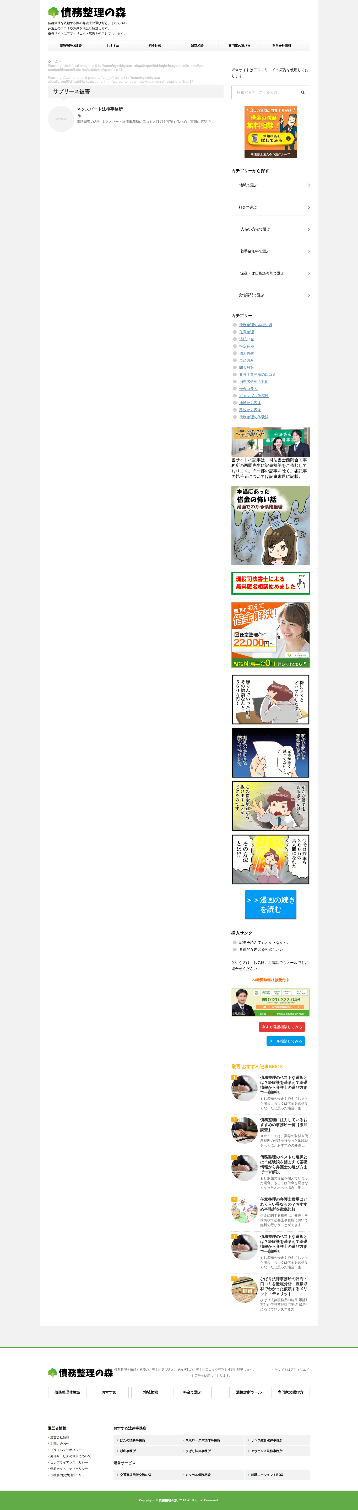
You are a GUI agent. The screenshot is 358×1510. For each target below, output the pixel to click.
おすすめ (113, 45)
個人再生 (246, 353)
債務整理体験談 (71, 45)
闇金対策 (246, 367)
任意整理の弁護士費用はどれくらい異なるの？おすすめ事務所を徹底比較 (283, 1204)
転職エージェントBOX (267, 1475)
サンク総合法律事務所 (267, 1440)
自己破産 (246, 360)
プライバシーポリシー (66, 1450)
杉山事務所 (128, 1451)
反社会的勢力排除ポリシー (69, 1475)
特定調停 (246, 346)
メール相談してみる (285, 1041)
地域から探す (250, 403)
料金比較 (155, 45)
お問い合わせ (59, 1443)
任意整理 (246, 332)
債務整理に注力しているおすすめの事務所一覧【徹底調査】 (283, 1124)
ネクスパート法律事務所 (100, 109)
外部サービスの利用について (70, 1456)
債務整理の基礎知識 (255, 325)
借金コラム (248, 389)
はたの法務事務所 (132, 1440)
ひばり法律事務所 (198, 1451)
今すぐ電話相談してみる (282, 1027)
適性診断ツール (249, 1392)
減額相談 (197, 45)
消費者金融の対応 (254, 381)
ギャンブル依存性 (254, 396)
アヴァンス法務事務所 (267, 1451)
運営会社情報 (281, 45)
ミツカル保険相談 (198, 1475)
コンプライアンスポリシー (69, 1462)
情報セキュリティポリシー (69, 1469)
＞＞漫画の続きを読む (271, 904)
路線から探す (250, 410)
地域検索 (150, 1392)
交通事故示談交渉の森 (135, 1475)
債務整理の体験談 (254, 417)
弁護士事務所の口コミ (257, 374)
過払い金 (246, 339)
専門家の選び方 (240, 45)
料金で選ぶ (192, 1392)
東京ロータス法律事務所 (203, 1440)
